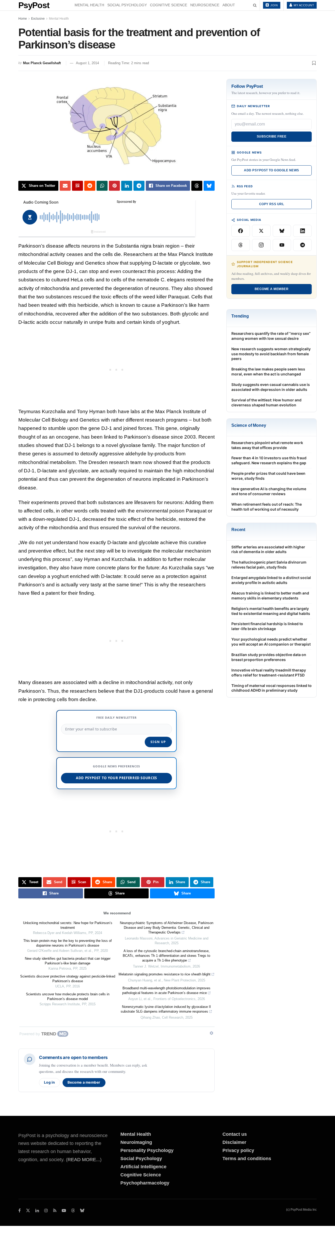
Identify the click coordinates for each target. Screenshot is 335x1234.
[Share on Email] (65, 186)
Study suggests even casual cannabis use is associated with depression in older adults (270, 387)
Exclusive (38, 18)
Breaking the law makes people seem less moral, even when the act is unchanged (268, 371)
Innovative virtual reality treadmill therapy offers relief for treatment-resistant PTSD (268, 672)
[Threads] (240, 245)
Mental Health (89, 5)
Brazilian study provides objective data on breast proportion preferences (268, 657)
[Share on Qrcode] (77, 186)
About (228, 5)
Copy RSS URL (271, 204)
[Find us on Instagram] (46, 1210)
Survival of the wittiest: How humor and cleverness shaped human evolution (266, 402)
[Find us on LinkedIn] (37, 1210)
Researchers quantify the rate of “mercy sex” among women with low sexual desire (271, 336)
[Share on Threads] (196, 186)
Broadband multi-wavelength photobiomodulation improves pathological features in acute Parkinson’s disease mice (166, 990)
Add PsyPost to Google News (271, 170)
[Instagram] (261, 245)
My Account (303, 5)
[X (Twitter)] (261, 231)
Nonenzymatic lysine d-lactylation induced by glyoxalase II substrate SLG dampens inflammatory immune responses (166, 1009)
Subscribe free (272, 136)
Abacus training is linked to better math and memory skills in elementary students (270, 595)
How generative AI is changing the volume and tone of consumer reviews (268, 491)
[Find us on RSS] (55, 1210)
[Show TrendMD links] (211, 1033)
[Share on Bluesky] (209, 186)
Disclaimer (234, 1142)
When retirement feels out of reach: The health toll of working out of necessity (266, 506)
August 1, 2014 (87, 63)
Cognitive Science (168, 5)
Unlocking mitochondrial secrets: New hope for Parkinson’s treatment (67, 925)
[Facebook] (240, 231)
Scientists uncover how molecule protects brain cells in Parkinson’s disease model (67, 996)
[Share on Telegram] (138, 186)
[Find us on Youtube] (64, 1210)
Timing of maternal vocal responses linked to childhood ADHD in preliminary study (271, 688)
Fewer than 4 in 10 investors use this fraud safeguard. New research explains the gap (268, 460)
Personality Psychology (147, 1150)
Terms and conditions (246, 1158)
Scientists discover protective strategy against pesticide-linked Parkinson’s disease (67, 978)
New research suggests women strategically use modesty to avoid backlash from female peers (271, 354)
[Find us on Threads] (73, 1211)
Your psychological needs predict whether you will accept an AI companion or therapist (271, 641)
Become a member (84, 1082)
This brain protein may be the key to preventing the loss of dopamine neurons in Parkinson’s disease (67, 943)
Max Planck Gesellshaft (42, 63)
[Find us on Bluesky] (82, 1211)
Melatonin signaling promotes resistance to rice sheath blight (164, 974)
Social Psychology (127, 5)
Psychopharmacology (144, 1183)
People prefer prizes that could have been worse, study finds (268, 476)
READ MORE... (84, 1159)
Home (22, 18)
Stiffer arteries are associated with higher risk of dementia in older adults (268, 549)
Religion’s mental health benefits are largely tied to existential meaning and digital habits (270, 611)
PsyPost (33, 5)
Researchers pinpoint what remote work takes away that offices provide (267, 445)
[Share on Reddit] (89, 186)
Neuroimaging (136, 1142)
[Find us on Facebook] (19, 1210)
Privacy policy (238, 1150)
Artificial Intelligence (143, 1166)
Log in (49, 1082)
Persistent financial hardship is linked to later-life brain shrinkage (267, 626)
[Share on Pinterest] (114, 186)
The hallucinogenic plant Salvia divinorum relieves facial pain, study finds (268, 564)
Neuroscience (204, 5)
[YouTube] (282, 245)
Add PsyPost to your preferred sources (116, 778)
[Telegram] (302, 245)
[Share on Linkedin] (126, 186)
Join (274, 5)
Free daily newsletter (116, 717)
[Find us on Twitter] (28, 1210)
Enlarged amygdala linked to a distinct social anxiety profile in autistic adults (271, 580)
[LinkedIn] (302, 231)
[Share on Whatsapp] (102, 186)
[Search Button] (254, 5)
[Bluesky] (282, 231)
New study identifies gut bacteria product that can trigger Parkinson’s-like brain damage (67, 961)
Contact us (234, 1134)
